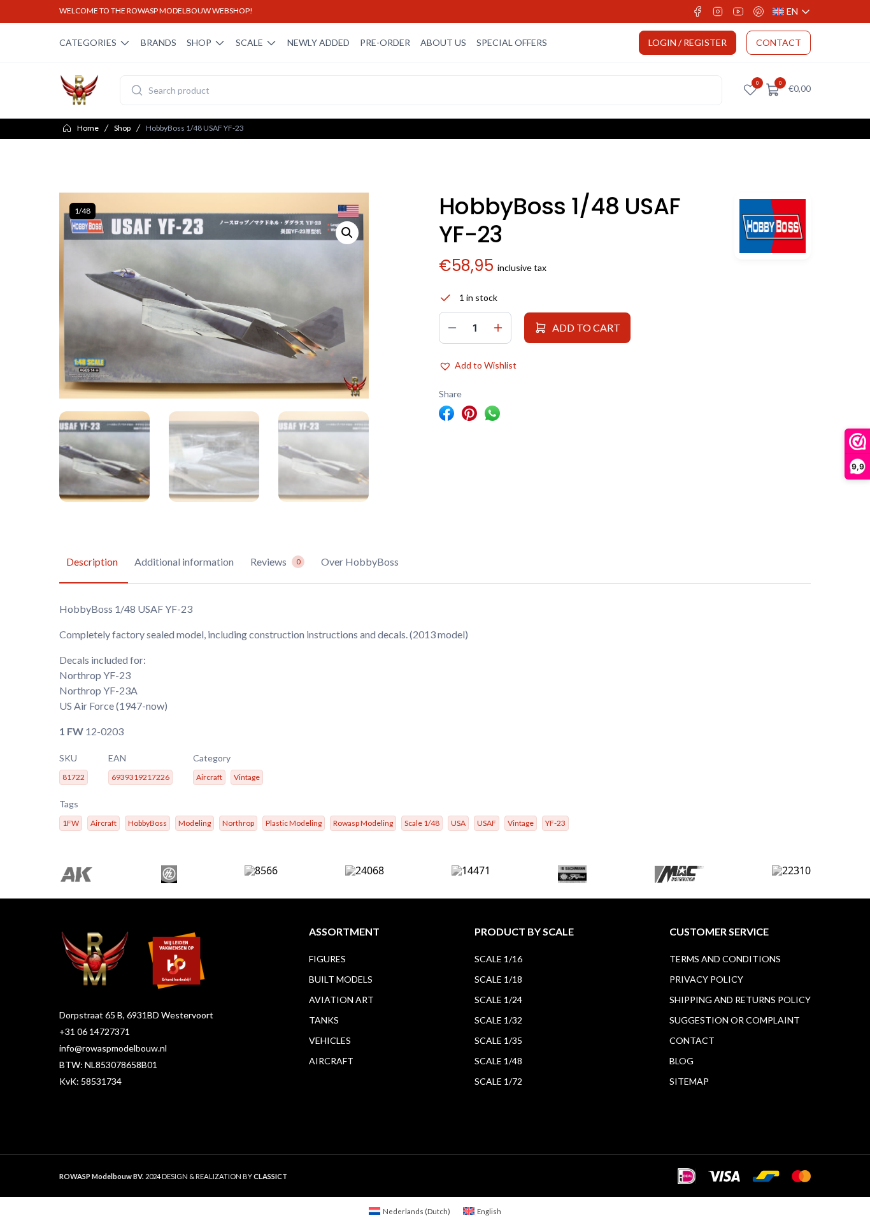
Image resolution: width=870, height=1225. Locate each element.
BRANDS (158, 42)
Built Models (341, 979)
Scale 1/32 (498, 1020)
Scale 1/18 (498, 979)
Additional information (184, 561)
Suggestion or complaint (734, 1020)
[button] (347, 232)
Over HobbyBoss (360, 561)
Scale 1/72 (498, 1081)
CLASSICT (270, 1176)
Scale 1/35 (498, 1040)
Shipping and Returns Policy (740, 999)
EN (792, 12)
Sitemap (689, 1081)
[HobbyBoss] (772, 226)
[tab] (92, 562)
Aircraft (331, 1060)
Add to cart (586, 327)
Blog (681, 1060)
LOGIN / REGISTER (687, 42)
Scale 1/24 (498, 999)
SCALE (249, 42)
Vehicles (330, 1040)
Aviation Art (341, 999)
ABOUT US (443, 42)
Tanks (324, 1020)
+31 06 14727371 (94, 1031)
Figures (327, 958)
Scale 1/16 (498, 958)
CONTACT (778, 42)
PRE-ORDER (385, 42)
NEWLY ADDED (318, 42)
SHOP (199, 42)
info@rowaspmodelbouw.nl (113, 1048)
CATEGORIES (88, 42)
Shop (122, 128)
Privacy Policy (706, 979)
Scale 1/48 (498, 1060)
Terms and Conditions (725, 958)
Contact (692, 1040)
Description (92, 561)
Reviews (275, 561)
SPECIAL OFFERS (511, 42)
